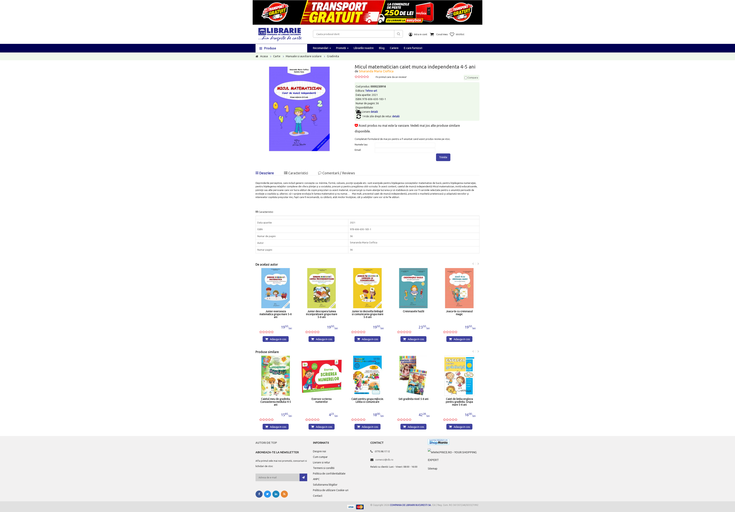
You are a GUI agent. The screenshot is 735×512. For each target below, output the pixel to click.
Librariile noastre (364, 48)
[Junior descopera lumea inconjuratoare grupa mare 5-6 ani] (321, 288)
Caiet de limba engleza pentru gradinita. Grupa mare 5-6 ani (459, 402)
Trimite (443, 157)
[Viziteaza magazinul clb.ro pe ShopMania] (438, 442)
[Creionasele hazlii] (413, 288)
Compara (472, 77)
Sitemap (432, 468)
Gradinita (333, 56)
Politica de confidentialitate (329, 473)
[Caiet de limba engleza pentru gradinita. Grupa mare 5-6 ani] (459, 376)
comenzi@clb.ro (384, 459)
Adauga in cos (278, 339)
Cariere (394, 48)
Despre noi (319, 451)
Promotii (341, 48)
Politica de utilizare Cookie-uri (330, 490)
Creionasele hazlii (413, 311)
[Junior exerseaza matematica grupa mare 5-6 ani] (276, 288)
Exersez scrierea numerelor (322, 400)
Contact (317, 495)
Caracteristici (297, 173)
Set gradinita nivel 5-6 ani (413, 399)
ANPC (316, 479)
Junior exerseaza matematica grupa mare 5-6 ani (276, 314)
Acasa (264, 56)
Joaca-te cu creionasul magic (459, 313)
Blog (382, 48)
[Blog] (284, 494)
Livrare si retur (321, 462)
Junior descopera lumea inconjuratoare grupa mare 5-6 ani (321, 314)
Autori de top (266, 442)
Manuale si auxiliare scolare (304, 56)
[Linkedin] (275, 494)
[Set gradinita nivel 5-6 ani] (413, 376)
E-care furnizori (413, 48)
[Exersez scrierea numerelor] (321, 376)
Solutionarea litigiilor (325, 484)
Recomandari (320, 48)
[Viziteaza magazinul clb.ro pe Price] (453, 452)
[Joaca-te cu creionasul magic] (459, 288)
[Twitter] (267, 494)
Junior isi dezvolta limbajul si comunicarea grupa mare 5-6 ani (367, 314)
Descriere (266, 173)
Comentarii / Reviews (338, 173)
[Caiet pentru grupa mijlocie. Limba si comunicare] (367, 376)
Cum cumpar (320, 456)
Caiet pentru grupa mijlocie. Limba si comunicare (367, 400)
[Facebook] (259, 494)
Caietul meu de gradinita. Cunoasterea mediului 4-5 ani (275, 402)
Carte (276, 56)
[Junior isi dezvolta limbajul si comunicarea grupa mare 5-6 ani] (367, 288)
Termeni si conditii (323, 468)
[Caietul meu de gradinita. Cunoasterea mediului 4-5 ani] (276, 376)
